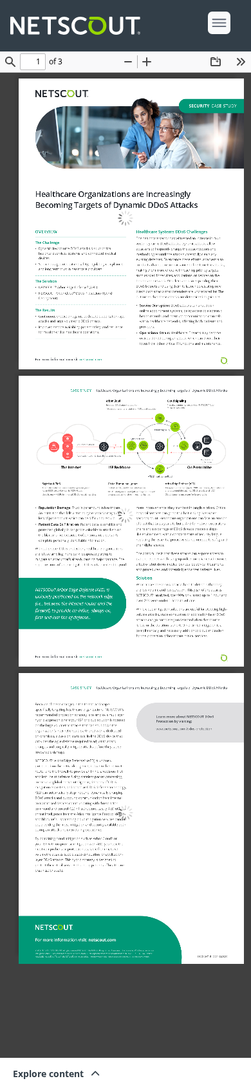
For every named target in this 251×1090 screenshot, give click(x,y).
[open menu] (219, 23)
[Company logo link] (79, 26)
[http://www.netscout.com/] (61, 93)
